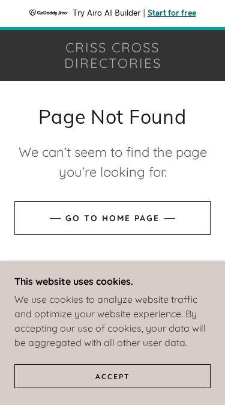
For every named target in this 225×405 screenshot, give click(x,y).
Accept (112, 376)
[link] (112, 56)
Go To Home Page (112, 218)
